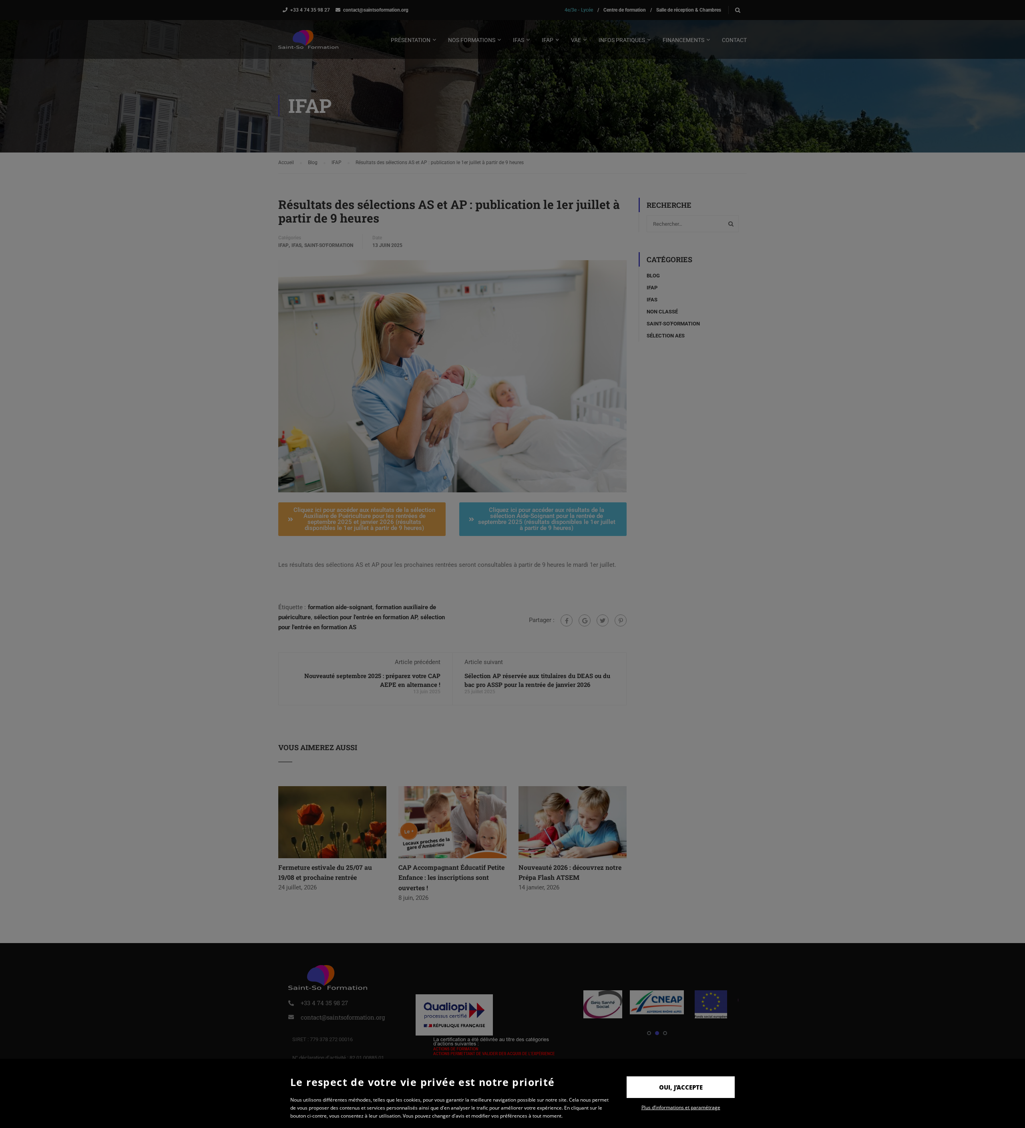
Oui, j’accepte (681, 1087)
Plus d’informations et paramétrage (680, 1107)
